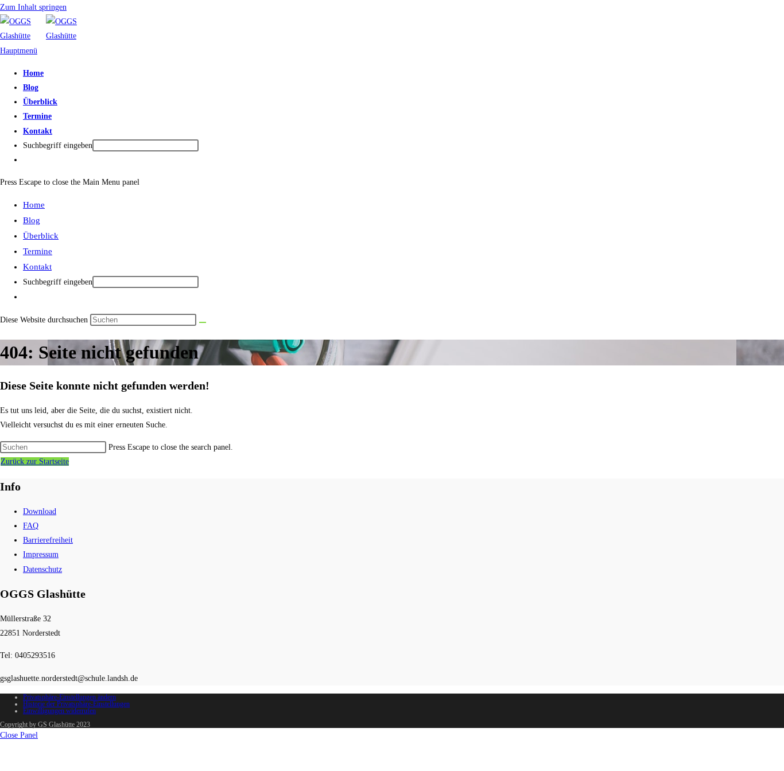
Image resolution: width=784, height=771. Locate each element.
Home (34, 204)
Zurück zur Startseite (35, 461)
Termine (37, 251)
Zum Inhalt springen (33, 7)
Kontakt (37, 266)
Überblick (41, 235)
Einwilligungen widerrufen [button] (59, 711)
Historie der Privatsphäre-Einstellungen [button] (76, 704)
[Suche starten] (203, 322)
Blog (31, 220)
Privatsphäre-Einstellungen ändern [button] (69, 697)
